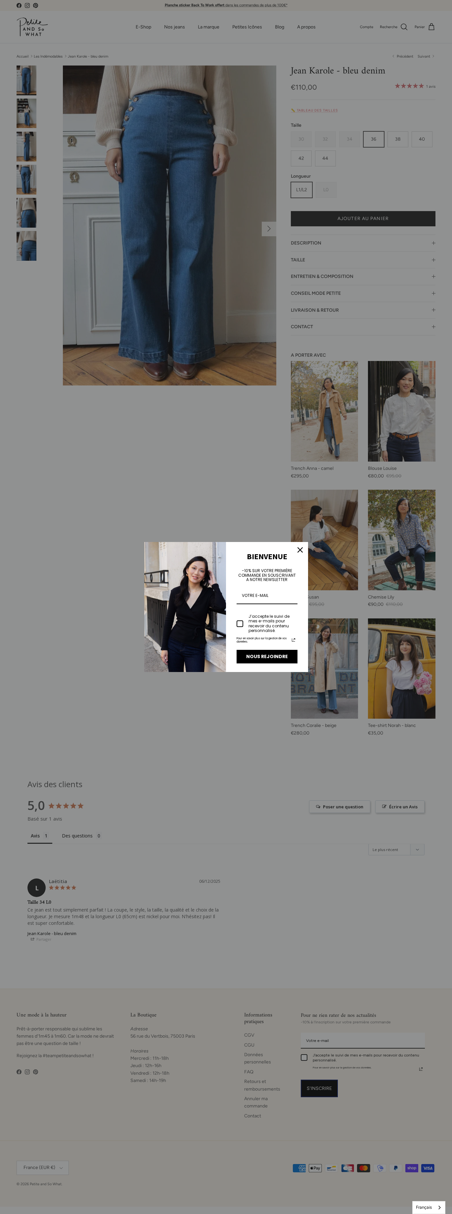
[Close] (300, 550)
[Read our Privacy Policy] (293, 640)
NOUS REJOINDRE (267, 656)
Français (424, 1207)
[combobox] (428, 1207)
